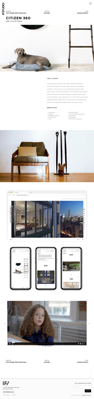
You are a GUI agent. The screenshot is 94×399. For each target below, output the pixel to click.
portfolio (47, 12)
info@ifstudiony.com (8, 391)
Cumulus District (82, 13)
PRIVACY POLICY (86, 395)
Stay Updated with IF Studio (83, 383)
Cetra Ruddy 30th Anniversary (16, 13)
